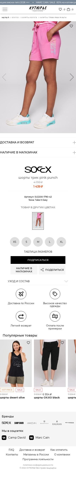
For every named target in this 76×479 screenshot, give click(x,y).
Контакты (12, 454)
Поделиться (54, 269)
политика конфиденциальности (38, 465)
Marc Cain (42, 437)
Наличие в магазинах (24, 270)
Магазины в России (36, 454)
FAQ (11, 449)
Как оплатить (59, 449)
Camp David (17, 437)
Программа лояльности (38, 459)
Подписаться (38, 260)
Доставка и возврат (32, 449)
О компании (62, 454)
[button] (71, 77)
